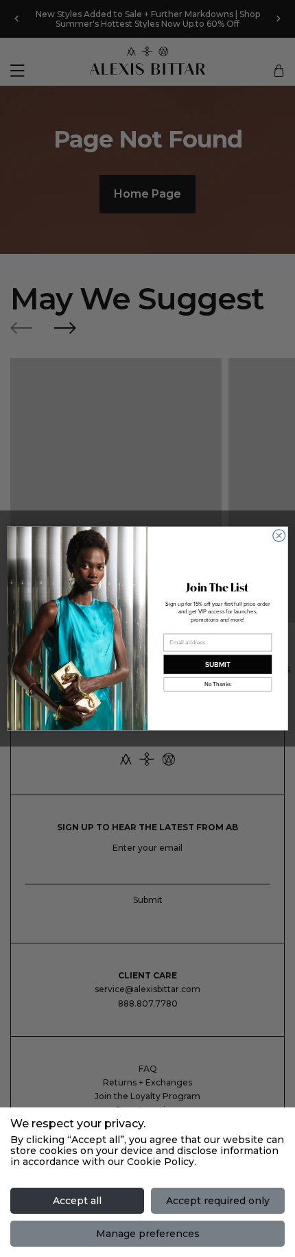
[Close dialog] (279, 536)
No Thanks (217, 684)
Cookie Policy (160, 1161)
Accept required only (218, 1201)
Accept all (77, 1201)
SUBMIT (218, 664)
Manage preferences (148, 1233)
